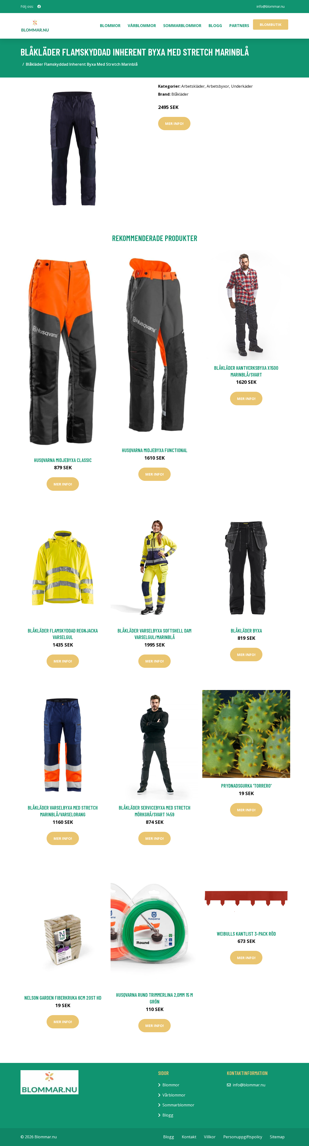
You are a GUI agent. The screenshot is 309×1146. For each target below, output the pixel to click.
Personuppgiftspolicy (242, 1136)
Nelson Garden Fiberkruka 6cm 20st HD (62, 998)
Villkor (210, 1136)
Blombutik (270, 24)
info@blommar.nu (271, 6)
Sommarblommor (182, 25)
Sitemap (277, 1136)
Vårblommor (142, 25)
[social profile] (39, 6)
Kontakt (189, 1136)
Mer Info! (174, 123)
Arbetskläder (193, 86)
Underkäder (242, 86)
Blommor (110, 25)
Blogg (215, 25)
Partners (239, 25)
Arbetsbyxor (218, 86)
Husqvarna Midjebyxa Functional (154, 450)
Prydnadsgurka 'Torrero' (246, 786)
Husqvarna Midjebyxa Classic (63, 460)
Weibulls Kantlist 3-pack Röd (246, 934)
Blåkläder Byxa (246, 630)
